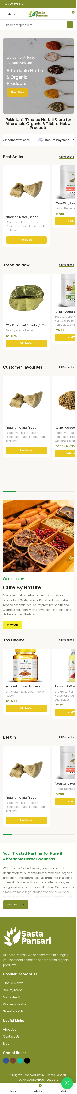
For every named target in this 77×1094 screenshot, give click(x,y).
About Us (9, 1029)
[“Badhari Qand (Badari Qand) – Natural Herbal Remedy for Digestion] (26, 189)
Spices (65, 699)
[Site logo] (38, 13)
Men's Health (12, 997)
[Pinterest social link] (61, 4)
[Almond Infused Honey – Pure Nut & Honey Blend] (26, 665)
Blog (6, 1043)
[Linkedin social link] (66, 4)
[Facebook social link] (51, 4)
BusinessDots (48, 1079)
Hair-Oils (60, 320)
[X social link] (56, 4)
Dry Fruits (12, 691)
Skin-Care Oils (13, 1011)
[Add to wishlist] (46, 168)
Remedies (12, 226)
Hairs (70, 320)
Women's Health (65, 441)
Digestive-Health (17, 222)
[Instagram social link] (13, 1061)
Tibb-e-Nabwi (13, 983)
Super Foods (29, 226)
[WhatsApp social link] (20, 1061)
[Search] (70, 24)
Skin (72, 324)
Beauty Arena (15, 330)
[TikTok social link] (27, 1061)
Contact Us (11, 1036)
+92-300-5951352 (13, 3)
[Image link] (27, 936)
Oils (66, 695)
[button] (26, 343)
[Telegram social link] (71, 4)
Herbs (34, 222)
